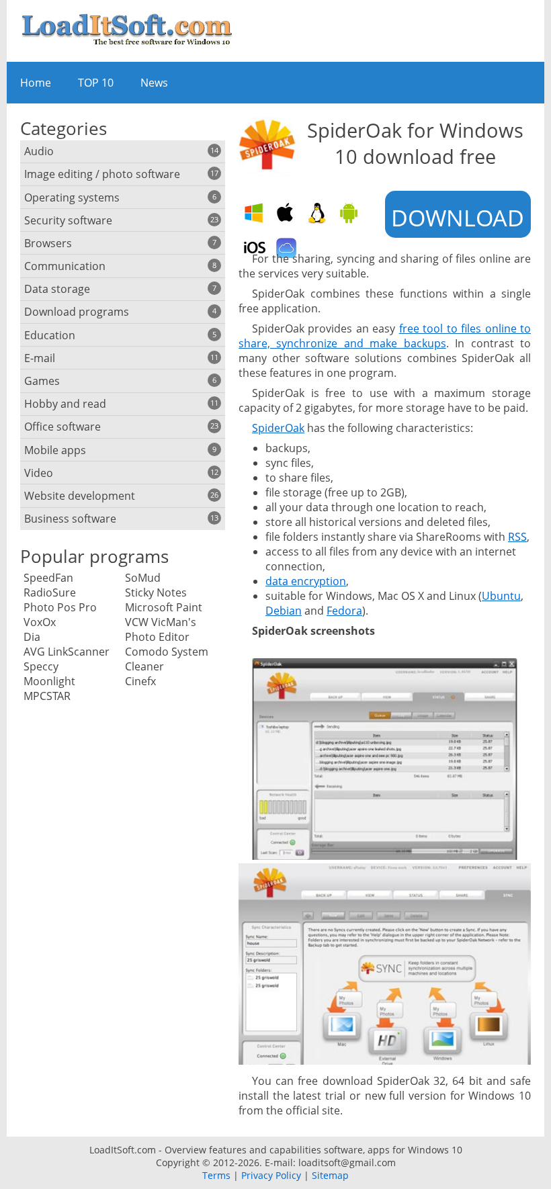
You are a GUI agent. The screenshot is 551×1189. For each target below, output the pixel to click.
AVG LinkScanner (67, 651)
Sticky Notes (156, 592)
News (154, 82)
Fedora (344, 610)
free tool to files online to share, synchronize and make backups (385, 336)
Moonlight (49, 681)
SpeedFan (48, 577)
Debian (283, 610)
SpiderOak (278, 428)
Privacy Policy (271, 1175)
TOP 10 (96, 82)
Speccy (41, 666)
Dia (32, 636)
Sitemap (330, 1175)
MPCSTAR (47, 696)
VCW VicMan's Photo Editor (160, 629)
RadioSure (50, 592)
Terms (216, 1175)
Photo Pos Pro (60, 607)
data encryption (305, 581)
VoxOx (40, 622)
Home (35, 82)
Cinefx (140, 681)
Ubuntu (501, 595)
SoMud (143, 577)
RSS (517, 536)
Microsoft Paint (163, 607)
